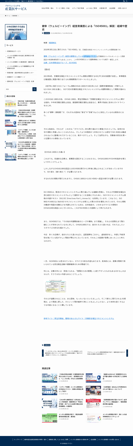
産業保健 (46, 33)
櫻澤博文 (52, 42)
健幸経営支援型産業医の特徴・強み (35, 439)
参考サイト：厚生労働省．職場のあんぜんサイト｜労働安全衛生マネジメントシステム (79, 318)
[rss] (124, 1)
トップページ (18, 439)
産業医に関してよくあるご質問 (58, 439)
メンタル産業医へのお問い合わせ (108, 439)
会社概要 (93, 439)
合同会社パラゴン (90, 56)
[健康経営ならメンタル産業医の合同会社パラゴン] (16, 8)
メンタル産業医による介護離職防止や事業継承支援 (20, 67)
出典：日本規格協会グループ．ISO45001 (60, 62)
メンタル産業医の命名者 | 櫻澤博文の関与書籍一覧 (20, 57)
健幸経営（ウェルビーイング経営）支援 (20, 81)
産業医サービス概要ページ (16, 77)
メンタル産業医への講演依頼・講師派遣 (20, 62)
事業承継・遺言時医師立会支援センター (20, 73)
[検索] (126, 1)
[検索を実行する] (34, 89)
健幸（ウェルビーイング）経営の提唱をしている (63, 56)
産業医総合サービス (14, 51)
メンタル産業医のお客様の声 (79, 439)
